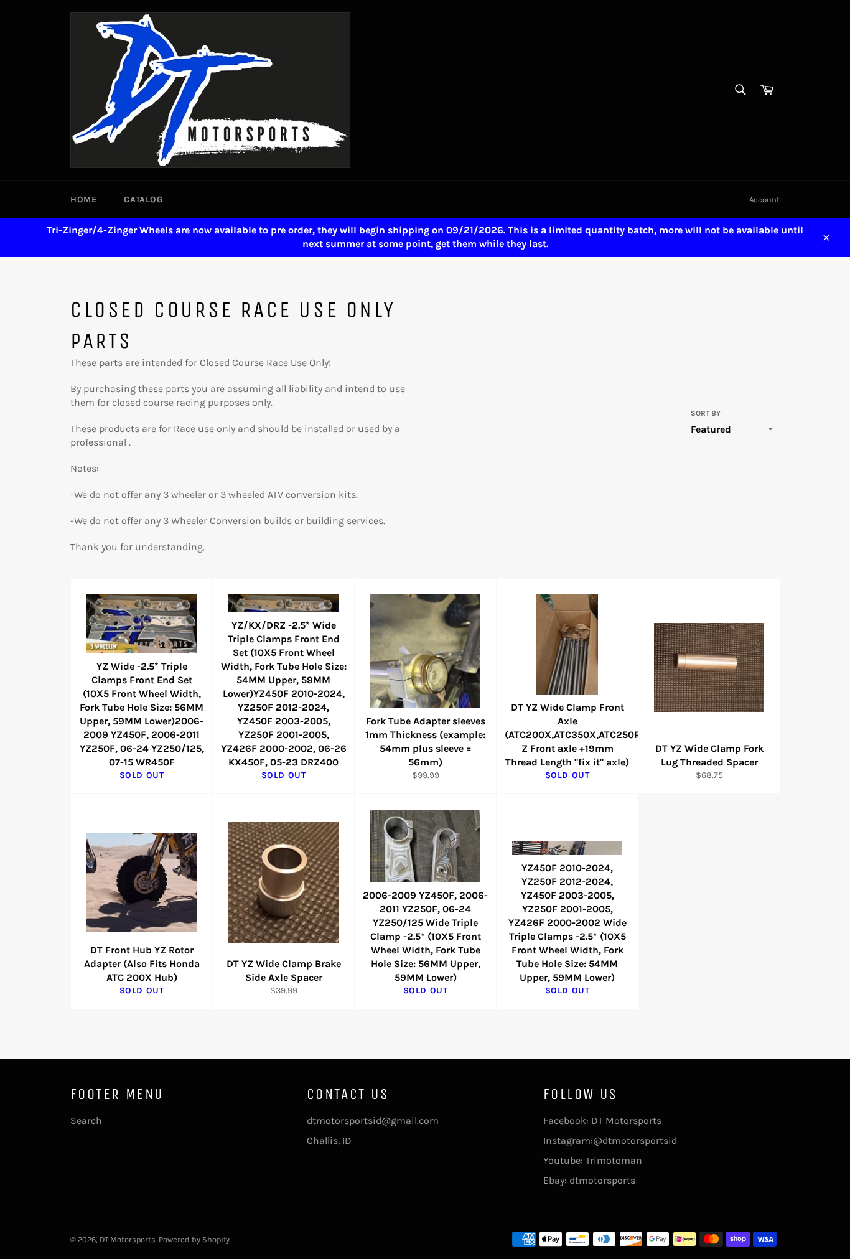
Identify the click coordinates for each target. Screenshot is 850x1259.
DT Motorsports (128, 1239)
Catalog (143, 199)
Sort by (706, 413)
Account (764, 199)
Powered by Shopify (194, 1239)
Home (83, 199)
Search (86, 1120)
